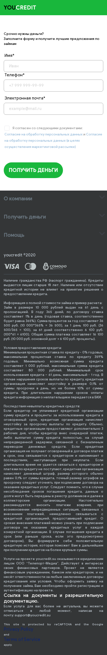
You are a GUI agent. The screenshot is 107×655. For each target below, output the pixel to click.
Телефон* (14, 75)
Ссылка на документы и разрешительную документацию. (53, 598)
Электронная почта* (24, 98)
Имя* (9, 55)
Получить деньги (33, 170)
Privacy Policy (18, 629)
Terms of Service (22, 639)
